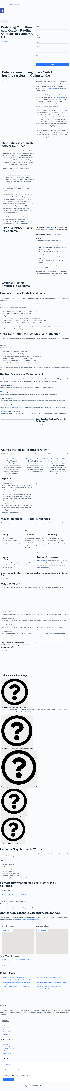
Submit (52, 64)
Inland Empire (57, 234)
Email (38, 37)
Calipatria (3, 965)
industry (37, 540)
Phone (38, 42)
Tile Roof (2, 392)
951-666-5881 (6, 1064)
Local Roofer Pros (14, 197)
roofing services (61, 97)
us (23, 221)
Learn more (8, 1079)
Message (38, 55)
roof (56, 103)
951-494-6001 (8, 899)
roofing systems (14, 407)
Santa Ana (64, 110)
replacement (39, 117)
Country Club (11, 171)
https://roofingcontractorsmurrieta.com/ (29, 919)
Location (38, 46)
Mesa (33, 326)
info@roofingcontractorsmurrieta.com (13, 1070)
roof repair (42, 560)
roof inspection (49, 227)
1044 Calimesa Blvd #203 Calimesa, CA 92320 (13, 894)
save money (20, 522)
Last (37, 35)
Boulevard (52, 132)
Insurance (3, 411)
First (37, 31)
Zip (37, 51)
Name (38, 26)
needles (29, 151)
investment (50, 88)
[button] (2, 10)
